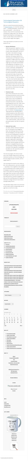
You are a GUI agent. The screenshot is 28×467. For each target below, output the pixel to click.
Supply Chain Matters (11, 338)
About (14, 356)
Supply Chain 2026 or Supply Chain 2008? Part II (13, 277)
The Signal (9, 340)
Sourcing (7, 244)
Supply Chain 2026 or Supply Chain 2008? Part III (14, 275)
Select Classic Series (8, 238)
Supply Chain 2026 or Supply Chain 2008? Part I (13, 278)
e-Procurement (9, 251)
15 (21, 319)
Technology (5, 192)
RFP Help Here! (14, 371)
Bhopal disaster (18, 110)
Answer (14, 390)
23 (4, 322)
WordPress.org (7, 407)
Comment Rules (14, 361)
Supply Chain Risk (9, 257)
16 (4, 320)
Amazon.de (14, 438)
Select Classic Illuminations (9, 239)
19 (12, 320)
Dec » (21, 325)
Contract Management (10, 247)
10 (7, 319)
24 (7, 322)
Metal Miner (9, 341)
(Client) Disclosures (14, 364)
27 (14, 322)
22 (21, 320)
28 (17, 322)
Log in (5, 402)
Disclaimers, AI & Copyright (14, 362)
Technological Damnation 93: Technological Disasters (12, 21)
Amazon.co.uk (14, 437)
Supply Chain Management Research (14, 345)
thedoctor (21, 192)
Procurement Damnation (19, 191)
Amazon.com (14, 435)
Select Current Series (8, 236)
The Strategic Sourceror (11, 336)
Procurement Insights (11, 333)
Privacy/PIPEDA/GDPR (14, 358)
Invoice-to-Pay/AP (9, 252)
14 (17, 319)
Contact (14, 382)
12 (12, 319)
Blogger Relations (14, 377)
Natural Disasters (9, 27)
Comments (7, 405)
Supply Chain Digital (11, 335)
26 (12, 322)
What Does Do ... (14, 369)
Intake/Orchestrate (10, 254)
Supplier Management (10, 246)
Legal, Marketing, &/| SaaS (11, 255)
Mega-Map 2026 (7, 234)
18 (9, 320)
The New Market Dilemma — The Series (12, 280)
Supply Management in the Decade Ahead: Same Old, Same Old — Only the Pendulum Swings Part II (13, 267)
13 (14, 319)
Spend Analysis (9, 249)
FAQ (14, 359)
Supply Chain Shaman (11, 346)
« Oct (5, 325)
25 (9, 322)
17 (7, 320)
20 (14, 320)
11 (9, 319)
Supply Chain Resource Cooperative (14, 348)
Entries (6, 403)
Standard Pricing (14, 372)
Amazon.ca (14, 433)
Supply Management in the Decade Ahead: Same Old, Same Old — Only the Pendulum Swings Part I (13, 272)
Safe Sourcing (9, 343)
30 (4, 323)
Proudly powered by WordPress (7, 457)
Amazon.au (14, 440)
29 (21, 322)
